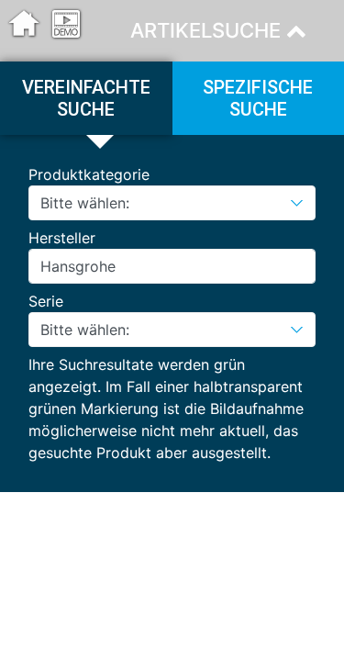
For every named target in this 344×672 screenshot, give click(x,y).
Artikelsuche (208, 30)
